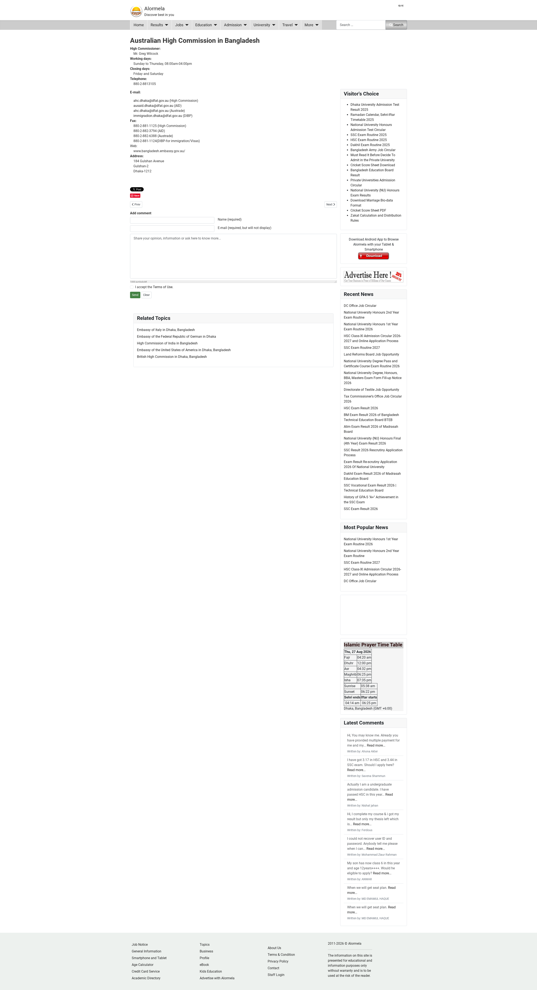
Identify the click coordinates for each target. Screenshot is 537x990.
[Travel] (295, 25)
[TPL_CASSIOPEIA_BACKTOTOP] (530, 982)
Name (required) (230, 219)
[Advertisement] (233, 877)
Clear (146, 295)
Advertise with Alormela (217, 978)
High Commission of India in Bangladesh (167, 343)
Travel (287, 25)
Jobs (179, 25)
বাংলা (400, 6)
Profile (204, 958)
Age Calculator (142, 965)
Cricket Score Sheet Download (373, 165)
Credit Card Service (146, 971)
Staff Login (276, 975)
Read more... (376, 745)
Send (135, 295)
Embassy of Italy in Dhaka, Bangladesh (166, 330)
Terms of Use (162, 287)
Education (203, 25)
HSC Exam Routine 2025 (369, 140)
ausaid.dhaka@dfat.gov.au (153, 106)
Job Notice (140, 945)
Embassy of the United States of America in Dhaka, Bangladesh (184, 350)
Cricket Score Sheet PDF (368, 210)
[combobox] (361, 25)
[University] (272, 25)
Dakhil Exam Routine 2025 (370, 145)
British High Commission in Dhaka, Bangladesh (172, 357)
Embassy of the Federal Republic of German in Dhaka (176, 337)
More (309, 25)
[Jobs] (186, 25)
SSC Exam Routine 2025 (369, 135)
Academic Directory (146, 978)
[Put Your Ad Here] (373, 276)
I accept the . (154, 287)
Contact (273, 968)
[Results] (165, 25)
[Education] (214, 25)
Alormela (154, 9)
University (262, 25)
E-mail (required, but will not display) (244, 228)
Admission (233, 25)
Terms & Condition (281, 955)
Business (206, 951)
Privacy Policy (278, 961)
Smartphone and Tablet (149, 958)
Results (157, 25)
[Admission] (244, 25)
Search (398, 25)
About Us (274, 948)
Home (139, 25)
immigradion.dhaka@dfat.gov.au (157, 116)
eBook (204, 965)
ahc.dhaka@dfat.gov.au (151, 101)
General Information (146, 951)
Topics (205, 945)
